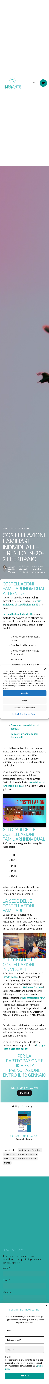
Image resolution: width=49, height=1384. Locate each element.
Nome (6, 1268)
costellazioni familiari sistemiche (20, 1158)
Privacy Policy (30, 714)
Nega (24, 700)
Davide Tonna (10, 977)
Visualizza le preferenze (24, 708)
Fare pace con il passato (24, 1136)
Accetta (24, 693)
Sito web (7, 1292)
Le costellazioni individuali (17, 614)
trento (7, 1163)
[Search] (34, 83)
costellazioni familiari (30, 1150)
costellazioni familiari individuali (20, 1154)
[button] (45, 668)
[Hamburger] (43, 83)
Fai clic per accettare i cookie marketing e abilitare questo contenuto (24, 810)
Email (6, 1280)
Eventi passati (10, 528)
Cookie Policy (17, 714)
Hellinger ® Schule (32, 987)
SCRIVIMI (24, 1093)
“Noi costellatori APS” (33, 998)
